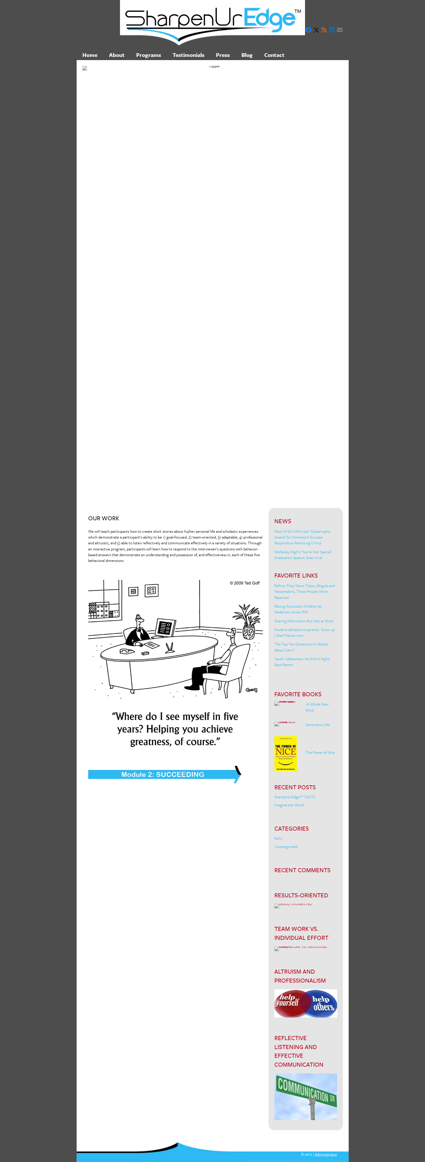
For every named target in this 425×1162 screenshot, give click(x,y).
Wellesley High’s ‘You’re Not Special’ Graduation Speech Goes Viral (303, 554)
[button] (308, 30)
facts (278, 838)
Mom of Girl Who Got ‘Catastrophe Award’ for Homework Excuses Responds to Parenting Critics (302, 537)
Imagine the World (289, 805)
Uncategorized (286, 846)
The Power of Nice (320, 752)
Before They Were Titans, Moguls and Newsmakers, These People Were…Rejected (304, 591)
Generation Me (318, 724)
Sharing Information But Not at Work (303, 621)
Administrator (326, 1154)
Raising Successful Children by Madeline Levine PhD (298, 609)
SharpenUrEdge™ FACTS (294, 797)
